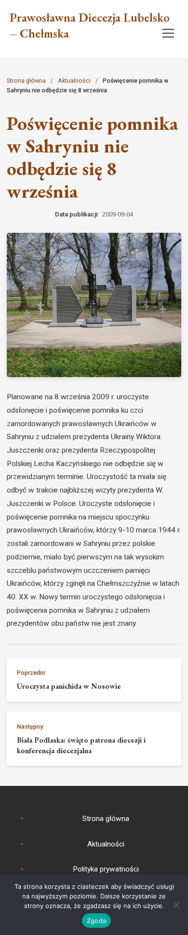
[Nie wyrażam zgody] (176, 905)
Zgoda (96, 920)
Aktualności (74, 80)
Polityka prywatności (106, 869)
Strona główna (26, 80)
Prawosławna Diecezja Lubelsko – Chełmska (90, 25)
